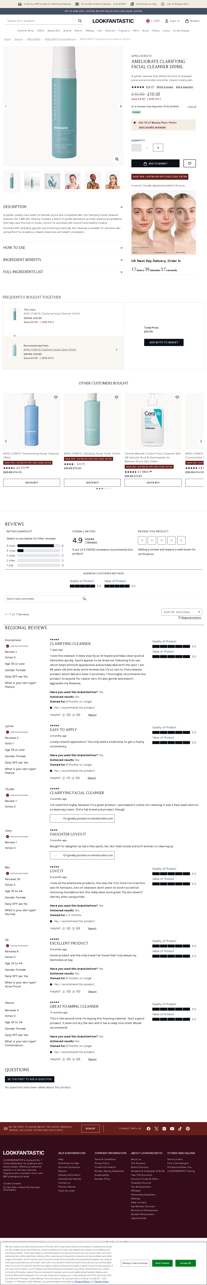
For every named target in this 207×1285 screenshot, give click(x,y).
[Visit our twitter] (156, 1129)
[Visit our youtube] (172, 1129)
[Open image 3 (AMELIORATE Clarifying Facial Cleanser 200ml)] (52, 181)
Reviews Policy (102, 1179)
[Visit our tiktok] (180, 1129)
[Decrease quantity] (136, 148)
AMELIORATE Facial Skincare (60, 39)
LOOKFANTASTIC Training (181, 1171)
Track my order (66, 1190)
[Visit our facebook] (149, 1129)
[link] (172, 21)
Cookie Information (105, 1167)
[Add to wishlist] (189, 163)
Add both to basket (163, 342)
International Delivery (69, 1179)
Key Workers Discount (143, 1206)
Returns (62, 1171)
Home (7, 39)
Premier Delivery (67, 1186)
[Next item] (201, 441)
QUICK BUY (31, 482)
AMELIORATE (34, 39)
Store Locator (175, 1159)
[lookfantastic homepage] (113, 21)
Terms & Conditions (105, 1159)
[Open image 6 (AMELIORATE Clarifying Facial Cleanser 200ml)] (113, 181)
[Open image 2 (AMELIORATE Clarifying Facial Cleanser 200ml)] (32, 181)
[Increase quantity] (158, 148)
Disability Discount (141, 1182)
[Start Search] (80, 20)
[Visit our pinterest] (188, 1129)
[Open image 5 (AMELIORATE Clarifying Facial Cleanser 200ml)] (93, 181)
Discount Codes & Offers (145, 1179)
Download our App (68, 1163)
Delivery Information (69, 1175)
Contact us (64, 1182)
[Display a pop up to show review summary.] (27, 467)
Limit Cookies (162, 1263)
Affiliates (136, 1190)
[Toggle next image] (121, 106)
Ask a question (184, 86)
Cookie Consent (12, 1183)
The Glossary (138, 1163)
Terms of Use (101, 1281)
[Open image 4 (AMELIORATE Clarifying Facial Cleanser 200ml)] (72, 181)
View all (192, 106)
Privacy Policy (102, 1163)
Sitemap (135, 1198)
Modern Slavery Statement (109, 1171)
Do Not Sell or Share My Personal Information (21, 1188)
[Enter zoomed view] (117, 159)
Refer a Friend (138, 1202)
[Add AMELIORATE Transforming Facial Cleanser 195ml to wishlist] (56, 397)
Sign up (90, 1128)
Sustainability (102, 1175)
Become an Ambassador (144, 1210)
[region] (103, 1263)
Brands (19, 39)
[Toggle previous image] (6, 106)
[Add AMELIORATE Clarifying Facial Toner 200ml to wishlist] (116, 397)
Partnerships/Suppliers (143, 1194)
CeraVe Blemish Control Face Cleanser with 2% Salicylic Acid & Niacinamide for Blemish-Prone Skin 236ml (153, 457)
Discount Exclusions (69, 1167)
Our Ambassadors (141, 1186)
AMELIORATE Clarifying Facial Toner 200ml (92, 453)
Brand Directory (139, 1167)
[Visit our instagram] (164, 1129)
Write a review (165, 86)
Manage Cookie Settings (135, 1263)
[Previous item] (6, 441)
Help (60, 1159)
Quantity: (138, 140)
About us (136, 1159)
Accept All (185, 1263)
